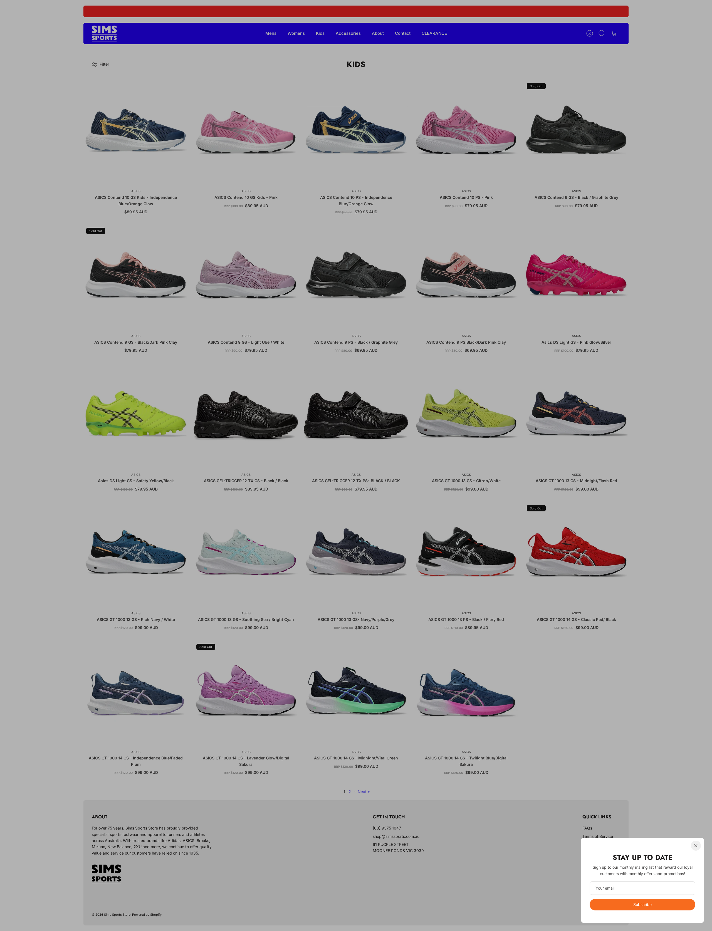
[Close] (696, 846)
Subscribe (642, 904)
